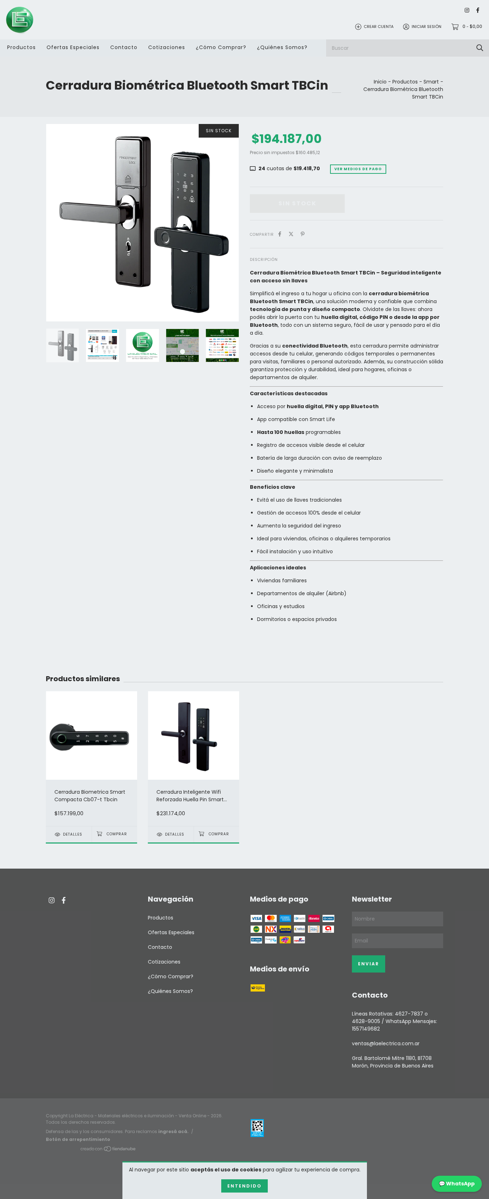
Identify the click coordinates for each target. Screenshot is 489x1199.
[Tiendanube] (108, 1150)
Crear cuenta (378, 26)
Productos (21, 47)
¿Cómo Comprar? (221, 47)
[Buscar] (480, 47)
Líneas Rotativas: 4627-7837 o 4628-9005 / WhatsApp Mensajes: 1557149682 (394, 1021)
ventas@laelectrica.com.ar (386, 1043)
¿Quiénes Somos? (282, 47)
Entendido (244, 1186)
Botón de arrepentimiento (78, 1139)
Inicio (380, 81)
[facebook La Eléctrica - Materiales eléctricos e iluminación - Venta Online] (477, 10)
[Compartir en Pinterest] (303, 234)
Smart (431, 81)
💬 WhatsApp (457, 1183)
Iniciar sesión (426, 26)
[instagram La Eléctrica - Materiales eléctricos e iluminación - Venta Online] (467, 10)
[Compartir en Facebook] (279, 234)
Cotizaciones (166, 47)
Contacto (123, 47)
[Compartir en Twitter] (291, 234)
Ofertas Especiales (73, 47)
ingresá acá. (173, 1131)
